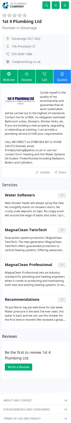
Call (44, 80)
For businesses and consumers (26, 409)
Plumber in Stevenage (19, 28)
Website (9, 80)
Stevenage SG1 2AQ (26, 39)
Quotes (62, 80)
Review (27, 80)
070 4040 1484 (22, 54)
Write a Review (18, 367)
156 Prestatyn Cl (23, 46)
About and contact (17, 400)
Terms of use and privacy (22, 418)
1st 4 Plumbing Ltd (22, 21)
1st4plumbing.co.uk (26, 62)
